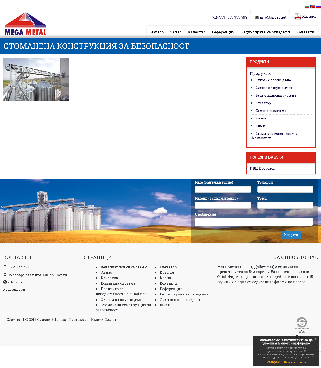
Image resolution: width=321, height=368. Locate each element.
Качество (196, 32)
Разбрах (273, 362)
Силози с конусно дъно (274, 88)
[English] (312, 6)
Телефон (265, 182)
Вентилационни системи (276, 95)
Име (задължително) (214, 182)
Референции (223, 32)
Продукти (260, 73)
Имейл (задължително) (216, 198)
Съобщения (205, 214)
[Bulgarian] (307, 6)
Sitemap (58, 319)
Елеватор (263, 103)
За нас (175, 32)
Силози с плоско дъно (273, 80)
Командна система (271, 111)
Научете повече (295, 362)
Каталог (309, 16)
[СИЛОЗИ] (25, 24)
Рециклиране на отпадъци (265, 32)
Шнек (260, 126)
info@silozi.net (273, 17)
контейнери (14, 289)
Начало (157, 32)
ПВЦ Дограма (262, 168)
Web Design (302, 334)
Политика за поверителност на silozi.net (121, 291)
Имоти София (103, 319)
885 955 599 (231, 17)
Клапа (261, 118)
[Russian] (318, 6)
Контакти (305, 32)
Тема (262, 198)
